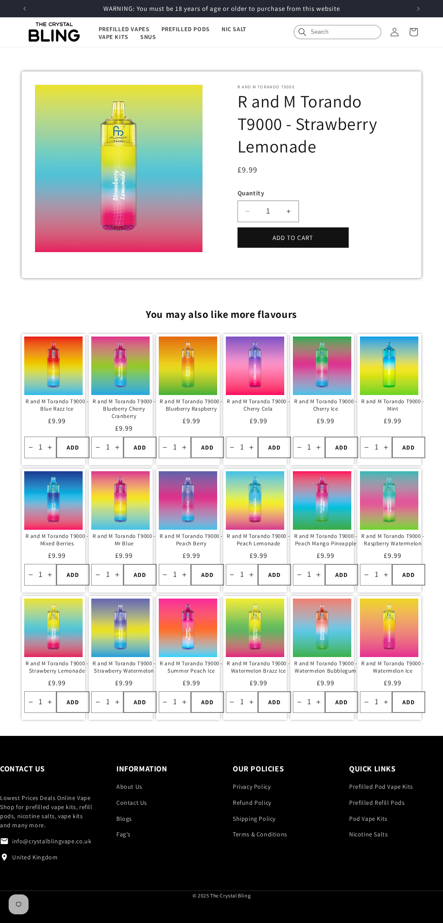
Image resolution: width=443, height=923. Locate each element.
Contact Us (131, 802)
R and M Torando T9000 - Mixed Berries (57, 540)
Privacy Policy (251, 786)
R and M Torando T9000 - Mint (392, 405)
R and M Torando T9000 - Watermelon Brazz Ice (258, 667)
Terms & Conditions (260, 834)
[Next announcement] (418, 8)
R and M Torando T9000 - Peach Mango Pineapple (325, 540)
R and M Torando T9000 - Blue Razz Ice (57, 405)
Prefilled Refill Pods (377, 802)
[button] (130, 29)
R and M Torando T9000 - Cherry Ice (325, 405)
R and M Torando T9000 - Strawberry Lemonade (57, 667)
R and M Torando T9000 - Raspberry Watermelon (392, 540)
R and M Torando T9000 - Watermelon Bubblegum (325, 667)
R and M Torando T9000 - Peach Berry (191, 540)
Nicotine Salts (368, 834)
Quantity (251, 193)
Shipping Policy (254, 819)
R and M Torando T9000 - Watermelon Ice (392, 667)
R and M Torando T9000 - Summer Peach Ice (191, 667)
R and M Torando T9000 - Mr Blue (124, 540)
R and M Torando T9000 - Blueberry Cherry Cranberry (124, 409)
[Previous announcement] (24, 8)
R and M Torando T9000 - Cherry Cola (258, 405)
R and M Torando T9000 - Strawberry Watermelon (124, 667)
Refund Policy (252, 802)
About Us (129, 786)
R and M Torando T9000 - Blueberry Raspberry (191, 405)
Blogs (124, 819)
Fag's (123, 834)
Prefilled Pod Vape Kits (381, 786)
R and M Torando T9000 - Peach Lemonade (258, 540)
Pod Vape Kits (368, 819)
